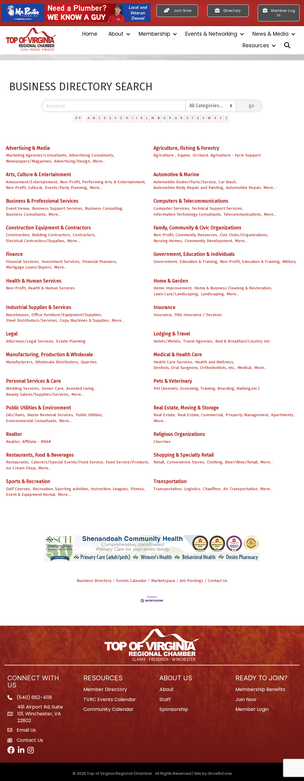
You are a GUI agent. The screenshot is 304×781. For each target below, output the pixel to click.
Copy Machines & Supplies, (85, 320)
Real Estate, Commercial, (201, 414)
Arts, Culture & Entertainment (38, 174)
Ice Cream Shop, (21, 468)
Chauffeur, (212, 488)
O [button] (164, 118)
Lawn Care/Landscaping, (176, 293)
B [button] (94, 118)
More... (99, 161)
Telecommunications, (243, 214)
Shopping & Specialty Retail (183, 455)
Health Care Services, (173, 362)
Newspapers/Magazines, (29, 161)
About (116, 33)
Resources (256, 45)
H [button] (127, 118)
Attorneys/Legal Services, (30, 341)
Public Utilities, (89, 414)
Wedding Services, (23, 388)
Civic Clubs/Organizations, (244, 234)
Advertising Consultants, (91, 155)
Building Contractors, (51, 234)
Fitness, (138, 488)
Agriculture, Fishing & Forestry (186, 148)
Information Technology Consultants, (187, 214)
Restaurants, (17, 462)
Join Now (245, 699)
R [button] (181, 118)
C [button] (99, 118)
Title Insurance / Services (198, 314)
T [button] (192, 118)
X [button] (215, 118)
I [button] (132, 118)
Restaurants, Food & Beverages (40, 455)
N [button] (159, 118)
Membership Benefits (260, 689)
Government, (165, 261)
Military (289, 261)
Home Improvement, (172, 288)
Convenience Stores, (186, 462)
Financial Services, (22, 261)
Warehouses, (18, 314)
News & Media (270, 33)
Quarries (89, 362)
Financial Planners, (99, 261)
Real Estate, (164, 414)
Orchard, (201, 155)
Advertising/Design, (72, 161)
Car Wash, (227, 181)
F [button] (115, 118)
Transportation (170, 481)
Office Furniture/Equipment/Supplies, (66, 314)
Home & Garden (170, 281)
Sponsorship (173, 709)
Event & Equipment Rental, (31, 494)
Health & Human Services (33, 281)
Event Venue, (18, 208)
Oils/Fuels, (16, 414)
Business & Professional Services (42, 201)
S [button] (187, 118)
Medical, (245, 367)
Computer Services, (171, 208)
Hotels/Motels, (167, 341)
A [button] (88, 118)
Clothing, (215, 462)
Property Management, (247, 414)
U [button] (198, 118)
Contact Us (217, 580)
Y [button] (221, 118)
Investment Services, (60, 261)
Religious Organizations (179, 434)
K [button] (141, 118)
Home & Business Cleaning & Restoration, (233, 288)
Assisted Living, (80, 388)
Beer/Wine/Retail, (242, 462)
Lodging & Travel (171, 334)
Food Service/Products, (127, 462)
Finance (14, 254)
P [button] (170, 118)
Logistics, (192, 488)
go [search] (251, 105)
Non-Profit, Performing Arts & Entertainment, (102, 181)
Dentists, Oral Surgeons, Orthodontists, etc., (194, 367)
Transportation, (167, 488)
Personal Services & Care (33, 381)
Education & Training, (199, 261)
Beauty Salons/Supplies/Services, (37, 394)
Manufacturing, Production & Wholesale (49, 354)
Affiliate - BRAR (36, 441)
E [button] (110, 118)
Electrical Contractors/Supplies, (35, 240)
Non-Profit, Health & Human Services (40, 288)
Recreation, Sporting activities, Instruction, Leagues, (81, 488)
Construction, (18, 234)
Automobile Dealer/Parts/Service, (185, 181)
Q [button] (176, 118)
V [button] (203, 118)
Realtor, (13, 441)
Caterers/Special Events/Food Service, (67, 462)
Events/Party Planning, (66, 187)
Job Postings (191, 580)
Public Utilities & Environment (38, 408)
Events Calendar (131, 580)
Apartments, (282, 414)
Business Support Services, (57, 208)
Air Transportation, (240, 488)
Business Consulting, (104, 208)
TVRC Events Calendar (109, 699)
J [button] (136, 118)
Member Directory (105, 689)
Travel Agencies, (198, 341)
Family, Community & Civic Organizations (197, 228)
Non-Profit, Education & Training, (250, 261)
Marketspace (163, 580)
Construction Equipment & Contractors (48, 228)
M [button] (152, 118)
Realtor (14, 434)
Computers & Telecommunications (190, 201)
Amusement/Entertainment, (32, 181)
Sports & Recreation (28, 481)
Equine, (184, 155)
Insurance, (162, 314)
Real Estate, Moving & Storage (186, 408)
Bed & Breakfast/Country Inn (242, 341)
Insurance (164, 307)
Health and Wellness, (214, 362)
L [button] (147, 118)
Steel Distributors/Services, (32, 320)
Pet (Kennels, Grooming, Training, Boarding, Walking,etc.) (206, 388)
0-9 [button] (78, 118)
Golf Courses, (18, 488)
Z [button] (226, 118)
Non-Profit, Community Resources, (185, 234)
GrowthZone (220, 773)
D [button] (105, 118)
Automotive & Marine (176, 174)
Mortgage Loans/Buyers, (29, 267)
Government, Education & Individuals (194, 254)
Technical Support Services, (217, 208)
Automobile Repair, (244, 187)
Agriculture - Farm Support (235, 155)
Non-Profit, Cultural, (24, 187)
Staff (165, 699)
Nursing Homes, (168, 240)
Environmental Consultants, (31, 420)
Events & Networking (211, 33)
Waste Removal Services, (50, 414)
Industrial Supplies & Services (38, 307)
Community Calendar (108, 709)
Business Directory (94, 580)
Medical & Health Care (177, 354)
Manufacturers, (20, 362)
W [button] (209, 118)
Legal (12, 334)
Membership (154, 33)
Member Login (252, 709)
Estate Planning (71, 341)
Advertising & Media (28, 148)
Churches (162, 441)
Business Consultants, (26, 214)
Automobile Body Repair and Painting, (188, 187)
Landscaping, (213, 293)
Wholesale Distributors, (57, 362)
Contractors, (84, 234)
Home (89, 33)
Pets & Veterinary (172, 381)
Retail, (159, 462)
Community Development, (209, 240)
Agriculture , (164, 155)
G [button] (121, 118)
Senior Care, (53, 388)
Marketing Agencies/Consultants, (36, 155)
